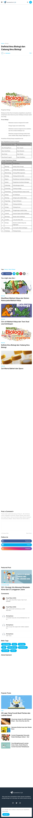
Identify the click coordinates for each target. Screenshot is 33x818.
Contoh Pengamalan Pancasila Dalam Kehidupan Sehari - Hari (20, 736)
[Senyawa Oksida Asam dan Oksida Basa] (5, 729)
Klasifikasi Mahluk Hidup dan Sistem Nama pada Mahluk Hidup (15, 299)
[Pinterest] (20, 273)
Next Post (28, 533)
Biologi (6, 43)
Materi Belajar (12, 269)
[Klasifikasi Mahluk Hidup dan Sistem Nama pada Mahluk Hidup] (16, 287)
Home (2, 43)
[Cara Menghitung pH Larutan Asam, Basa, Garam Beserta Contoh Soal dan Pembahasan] (5, 745)
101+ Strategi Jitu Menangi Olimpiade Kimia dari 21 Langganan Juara (15, 588)
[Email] (24, 273)
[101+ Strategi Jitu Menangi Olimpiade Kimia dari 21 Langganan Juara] (16, 576)
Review (13, 650)
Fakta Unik (5, 650)
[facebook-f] (13, 803)
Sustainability (22, 647)
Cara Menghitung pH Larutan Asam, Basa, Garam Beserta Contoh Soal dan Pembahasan (20, 744)
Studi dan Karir (12, 647)
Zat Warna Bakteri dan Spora (12, 368)
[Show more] (27, 273)
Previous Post (5, 533)
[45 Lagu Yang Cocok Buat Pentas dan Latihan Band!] (16, 702)
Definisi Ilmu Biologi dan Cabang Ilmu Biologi (15, 346)
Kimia (14, 644)
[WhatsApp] (17, 273)
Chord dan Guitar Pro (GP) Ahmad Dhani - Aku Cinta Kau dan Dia (21, 720)
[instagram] (20, 803)
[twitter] (16, 803)
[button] (2, 2)
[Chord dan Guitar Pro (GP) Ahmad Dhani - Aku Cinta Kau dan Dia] (5, 721)
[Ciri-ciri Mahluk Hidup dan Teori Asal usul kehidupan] (16, 310)
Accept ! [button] (6, 814)
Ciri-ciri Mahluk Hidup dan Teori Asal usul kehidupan (15, 323)
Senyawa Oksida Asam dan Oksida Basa (21, 728)
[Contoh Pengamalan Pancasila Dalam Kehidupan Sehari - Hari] (5, 737)
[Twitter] (14, 273)
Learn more (5, 811)
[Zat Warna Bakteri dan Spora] (16, 357)
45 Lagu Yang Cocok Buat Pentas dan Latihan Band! (15, 714)
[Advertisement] (16, 23)
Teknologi (21, 644)
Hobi (4, 647)
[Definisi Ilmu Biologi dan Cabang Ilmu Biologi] (16, 334)
